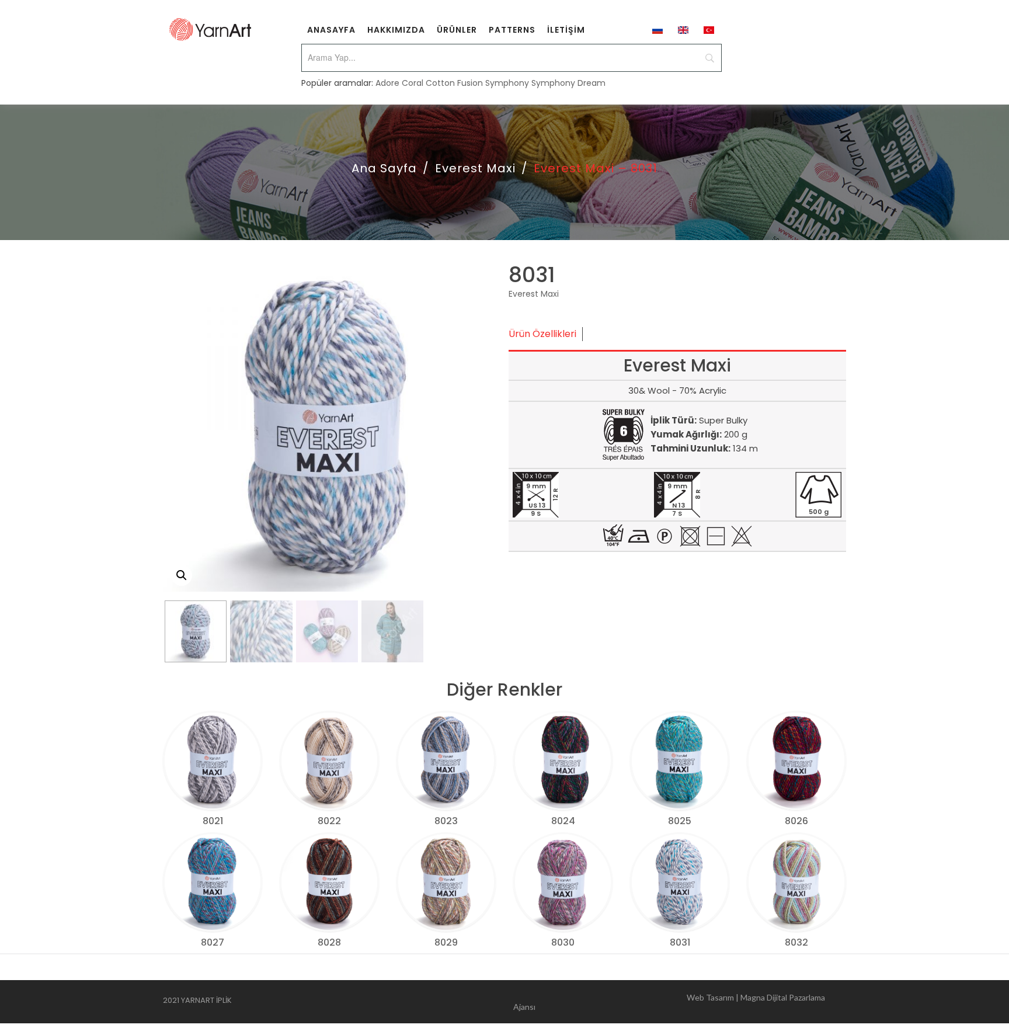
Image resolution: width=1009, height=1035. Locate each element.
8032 (796, 942)
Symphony (507, 83)
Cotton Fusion (454, 83)
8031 (680, 942)
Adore (387, 83)
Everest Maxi (475, 168)
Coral (412, 83)
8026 (796, 821)
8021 (213, 821)
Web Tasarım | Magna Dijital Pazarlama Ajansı (669, 1002)
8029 (446, 942)
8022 (329, 821)
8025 (679, 821)
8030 (563, 942)
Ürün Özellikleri (542, 334)
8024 (563, 821)
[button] (181, 575)
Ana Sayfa (384, 168)
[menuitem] (331, 29)
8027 (212, 942)
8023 (446, 821)
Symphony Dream (568, 83)
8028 (329, 942)
